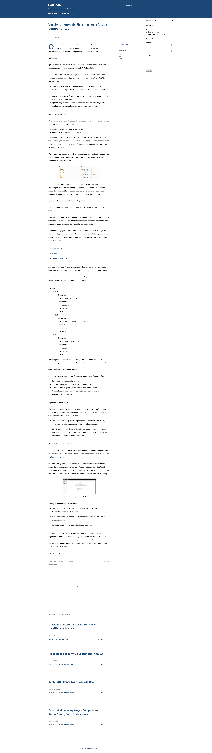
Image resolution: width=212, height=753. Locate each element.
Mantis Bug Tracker (59, 259)
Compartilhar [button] (123, 44)
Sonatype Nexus (57, 457)
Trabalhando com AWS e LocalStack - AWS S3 (75, 653)
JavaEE (120, 58)
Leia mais (100, 639)
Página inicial (52, 13)
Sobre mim (65, 13)
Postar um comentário (66, 664)
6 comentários (63, 639)
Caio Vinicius (58, 5)
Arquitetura (122, 54)
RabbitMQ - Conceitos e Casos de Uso (71, 682)
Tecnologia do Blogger (91, 748)
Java (120, 56)
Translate (162, 34)
